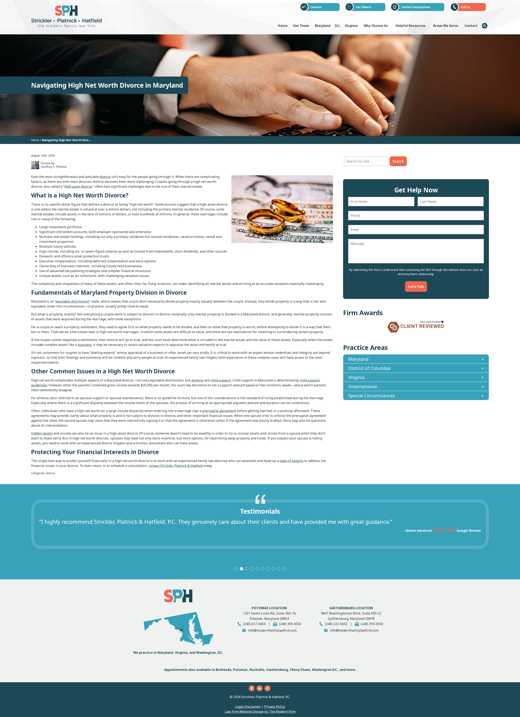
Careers (316, 7)
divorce (105, 176)
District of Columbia (369, 372)
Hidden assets (42, 433)
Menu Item (484, 25)
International (362, 391)
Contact (471, 25)
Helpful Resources (410, 25)
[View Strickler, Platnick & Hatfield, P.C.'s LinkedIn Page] (260, 688)
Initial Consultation (416, 7)
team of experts (291, 461)
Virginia (351, 25)
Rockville (257, 669)
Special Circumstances (371, 400)
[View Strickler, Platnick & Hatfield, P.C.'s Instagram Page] (268, 688)
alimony (197, 380)
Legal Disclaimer (248, 706)
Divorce (50, 473)
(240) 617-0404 (254, 624)
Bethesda (223, 669)
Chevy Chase (300, 669)
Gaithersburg (277, 669)
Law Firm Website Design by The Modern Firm (260, 711)
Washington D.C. (325, 669)
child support (221, 380)
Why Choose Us (376, 25)
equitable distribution (72, 301)
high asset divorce (78, 186)
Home (283, 25)
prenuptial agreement (219, 411)
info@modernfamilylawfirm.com (272, 630)
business (85, 344)
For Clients (363, 7)
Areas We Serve (445, 25)
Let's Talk (416, 286)
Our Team (301, 25)
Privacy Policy (274, 706)
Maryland (322, 25)
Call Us (465, 7)
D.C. (337, 25)
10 (283, 568)
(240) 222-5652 (336, 624)
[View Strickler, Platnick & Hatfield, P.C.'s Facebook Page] (252, 688)
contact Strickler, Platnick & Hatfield (175, 465)
